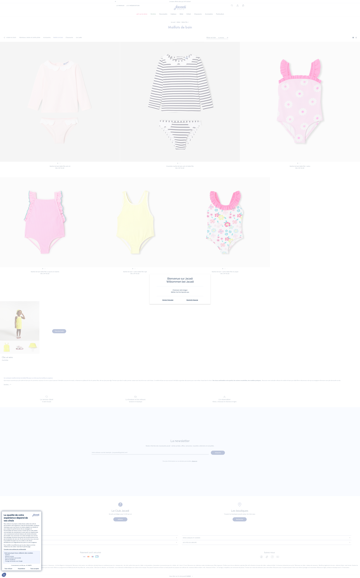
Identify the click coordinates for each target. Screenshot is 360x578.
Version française (167, 300)
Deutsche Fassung (192, 300)
